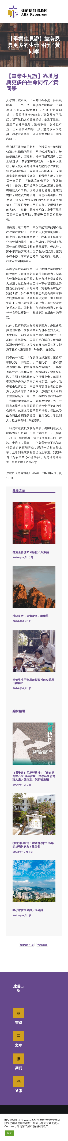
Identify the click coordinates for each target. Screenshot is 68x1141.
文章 (18, 1045)
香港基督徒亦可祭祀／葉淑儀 (31, 552)
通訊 (18, 1091)
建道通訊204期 (26, 944)
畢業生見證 (42, 944)
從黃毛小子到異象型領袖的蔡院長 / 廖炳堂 (33, 681)
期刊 (18, 1068)
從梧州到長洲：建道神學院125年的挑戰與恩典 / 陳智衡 (33, 844)
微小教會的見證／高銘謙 (28, 910)
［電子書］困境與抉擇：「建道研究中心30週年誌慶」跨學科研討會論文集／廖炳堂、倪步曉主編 (34, 776)
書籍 (18, 1022)
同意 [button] (9, 1133)
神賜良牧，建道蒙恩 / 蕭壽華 (30, 616)
